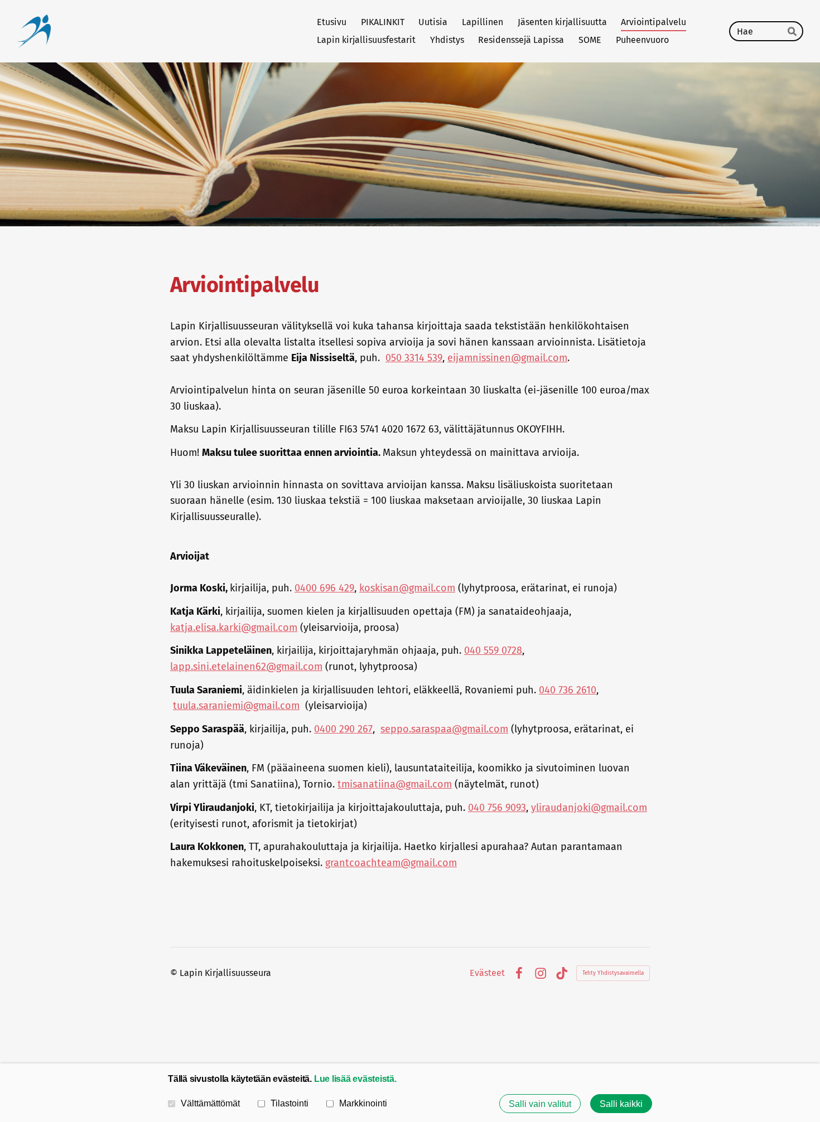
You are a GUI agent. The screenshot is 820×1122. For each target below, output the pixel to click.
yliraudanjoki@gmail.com (589, 808)
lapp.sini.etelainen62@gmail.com (246, 666)
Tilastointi (289, 1103)
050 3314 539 (413, 358)
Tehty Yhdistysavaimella (613, 973)
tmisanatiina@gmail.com (394, 784)
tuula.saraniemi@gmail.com (236, 706)
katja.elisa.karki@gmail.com (233, 627)
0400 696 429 (324, 588)
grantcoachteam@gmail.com (391, 863)
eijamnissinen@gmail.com (507, 358)
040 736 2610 (567, 690)
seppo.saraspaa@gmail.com (444, 729)
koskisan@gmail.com (407, 588)
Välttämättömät (210, 1103)
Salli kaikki (621, 1104)
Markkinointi (363, 1103)
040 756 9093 (497, 808)
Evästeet (487, 973)
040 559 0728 (493, 650)
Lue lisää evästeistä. (355, 1079)
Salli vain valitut (540, 1104)
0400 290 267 (343, 729)
